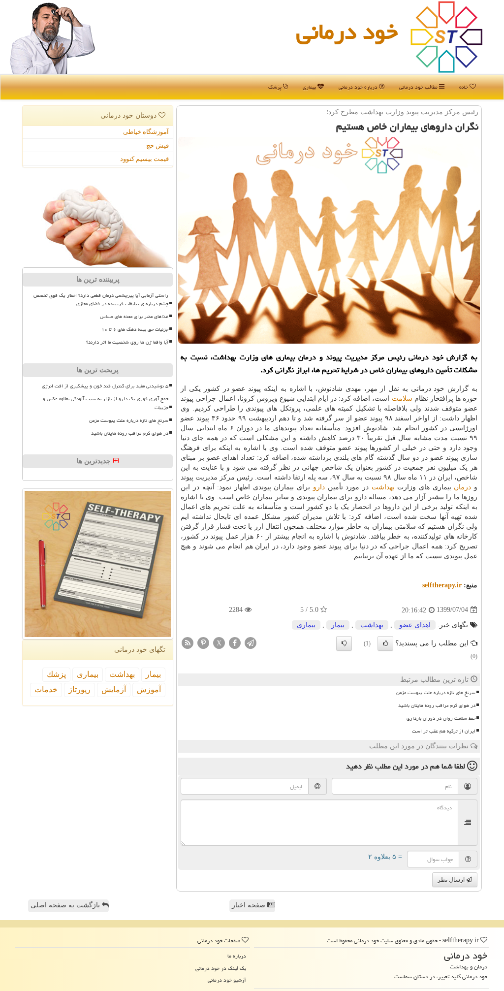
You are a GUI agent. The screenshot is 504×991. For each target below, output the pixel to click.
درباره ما (236, 956)
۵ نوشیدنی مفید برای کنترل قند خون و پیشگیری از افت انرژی (105, 386)
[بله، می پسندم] (385, 643)
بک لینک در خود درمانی (220, 968)
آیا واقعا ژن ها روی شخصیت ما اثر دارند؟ (127, 342)
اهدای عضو (415, 625)
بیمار (338, 625)
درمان (462, 487)
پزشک (275, 87)
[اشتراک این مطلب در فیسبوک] (235, 642)
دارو (319, 487)
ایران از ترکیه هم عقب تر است (443, 731)
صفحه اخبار (249, 905)
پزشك (56, 674)
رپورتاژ (79, 689)
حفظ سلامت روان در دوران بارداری (441, 718)
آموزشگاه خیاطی (146, 131)
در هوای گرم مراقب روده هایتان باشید (436, 705)
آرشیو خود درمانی (227, 980)
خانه (464, 87)
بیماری (310, 87)
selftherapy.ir (442, 585)
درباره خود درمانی (359, 87)
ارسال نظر (452, 879)
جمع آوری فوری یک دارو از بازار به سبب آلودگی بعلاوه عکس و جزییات (105, 403)
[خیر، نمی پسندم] (344, 643)
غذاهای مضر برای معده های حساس (134, 316)
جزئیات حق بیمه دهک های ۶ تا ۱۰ (134, 329)
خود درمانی (347, 31)
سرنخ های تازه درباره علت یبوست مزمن (435, 693)
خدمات (46, 689)
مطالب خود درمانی (419, 87)
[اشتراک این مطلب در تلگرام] (250, 642)
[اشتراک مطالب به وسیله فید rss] (187, 642)
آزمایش (113, 689)
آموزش (149, 689)
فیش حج (157, 145)
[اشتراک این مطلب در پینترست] (203, 642)
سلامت (402, 398)
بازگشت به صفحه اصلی (66, 905)
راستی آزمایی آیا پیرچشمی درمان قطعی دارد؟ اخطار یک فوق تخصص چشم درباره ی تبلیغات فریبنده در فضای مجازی (100, 299)
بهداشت (383, 487)
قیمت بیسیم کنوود (144, 158)
